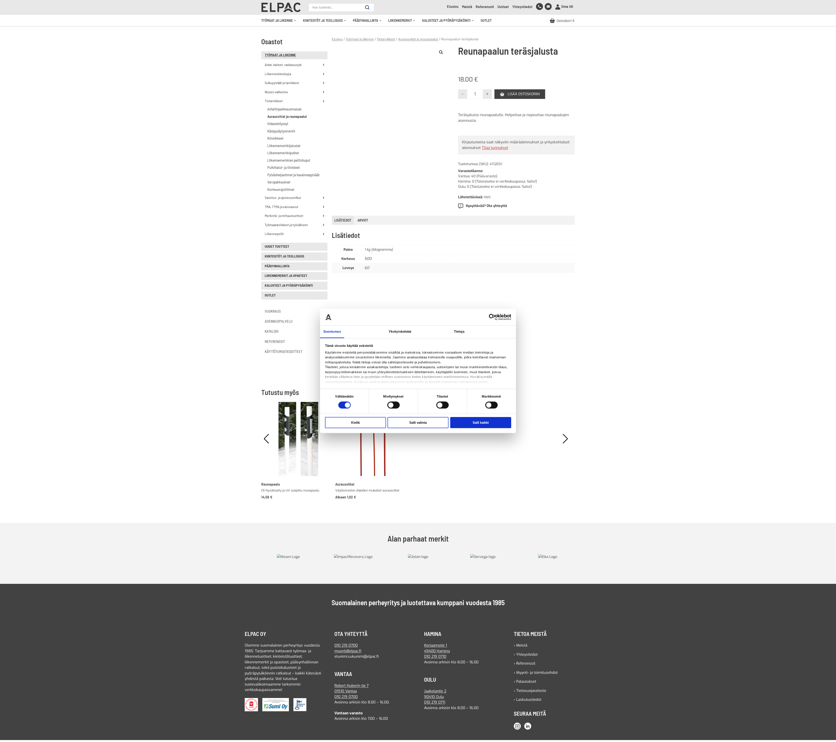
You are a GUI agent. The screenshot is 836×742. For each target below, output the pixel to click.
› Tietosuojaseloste (530, 690)
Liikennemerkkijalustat (283, 145)
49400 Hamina (437, 651)
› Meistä (520, 645)
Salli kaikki (481, 422)
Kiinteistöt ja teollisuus (326, 22)
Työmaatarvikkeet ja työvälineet (286, 225)
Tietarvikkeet (274, 101)
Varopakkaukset (278, 182)
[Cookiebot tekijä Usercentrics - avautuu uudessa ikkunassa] (492, 317)
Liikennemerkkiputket (283, 153)
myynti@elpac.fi (347, 651)
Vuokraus (273, 311)
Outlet (486, 20)
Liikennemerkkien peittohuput (288, 160)
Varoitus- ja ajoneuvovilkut (283, 197)
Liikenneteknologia (278, 74)
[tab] (362, 220)
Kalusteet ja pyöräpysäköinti (449, 22)
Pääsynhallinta (368, 22)
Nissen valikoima (276, 92)
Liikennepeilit (274, 234)
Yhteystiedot (522, 6)
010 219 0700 (346, 645)
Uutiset (503, 6)
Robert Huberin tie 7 (351, 685)
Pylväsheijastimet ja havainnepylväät (293, 175)
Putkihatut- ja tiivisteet (283, 167)
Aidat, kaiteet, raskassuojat (283, 65)
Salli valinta (418, 422)
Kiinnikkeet (275, 138)
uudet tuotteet (277, 246)
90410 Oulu (434, 696)
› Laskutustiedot (527, 699)
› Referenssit (524, 663)
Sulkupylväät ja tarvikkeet (282, 83)
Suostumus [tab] (332, 331)
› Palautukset (525, 681)
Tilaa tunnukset (495, 147)
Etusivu (452, 6)
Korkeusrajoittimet (280, 189)
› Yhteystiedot (526, 654)
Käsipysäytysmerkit (281, 131)
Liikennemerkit (403, 22)
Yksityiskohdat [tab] (400, 331)
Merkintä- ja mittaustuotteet (284, 215)
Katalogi (271, 331)
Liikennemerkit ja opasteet (286, 275)
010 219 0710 (435, 656)
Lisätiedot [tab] (342, 220)
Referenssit (485, 6)
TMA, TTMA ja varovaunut (281, 207)
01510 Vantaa (345, 691)
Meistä (467, 6)
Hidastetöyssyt (277, 123)
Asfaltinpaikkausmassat (284, 109)
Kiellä (355, 422)
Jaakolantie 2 (435, 691)
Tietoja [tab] (459, 331)
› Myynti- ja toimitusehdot (536, 672)
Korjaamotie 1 (435, 645)
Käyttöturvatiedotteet (283, 351)
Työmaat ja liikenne (280, 22)
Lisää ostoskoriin (524, 94)
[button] (441, 52)
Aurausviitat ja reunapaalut (287, 116)
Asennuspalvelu (279, 321)
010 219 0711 (434, 702)
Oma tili (566, 6)
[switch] (393, 404)
